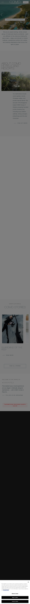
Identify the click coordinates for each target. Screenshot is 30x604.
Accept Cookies (15, 601)
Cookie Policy (6, 590)
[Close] (28, 582)
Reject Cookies (15, 597)
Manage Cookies (15, 593)
